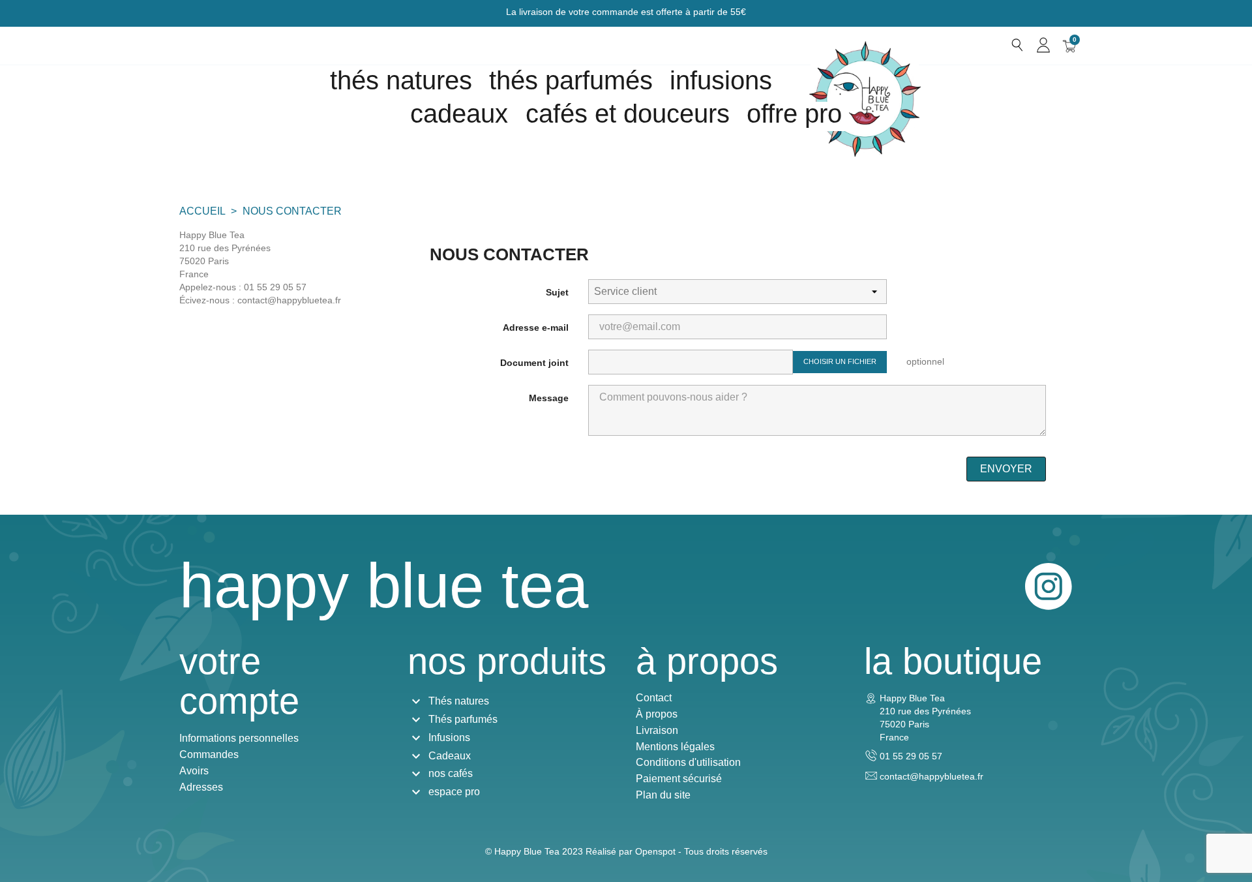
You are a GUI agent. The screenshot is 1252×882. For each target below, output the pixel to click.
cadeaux (459, 113)
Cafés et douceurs (628, 113)
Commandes (209, 754)
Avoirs (194, 770)
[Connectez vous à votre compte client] (1043, 45)
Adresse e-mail (536, 327)
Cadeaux (449, 755)
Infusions (721, 80)
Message (549, 398)
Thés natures (401, 80)
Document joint (534, 362)
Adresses (201, 787)
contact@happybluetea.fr (931, 776)
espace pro (454, 791)
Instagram (1048, 586)
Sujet (557, 292)
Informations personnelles (239, 738)
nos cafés (450, 773)
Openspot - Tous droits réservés (701, 851)
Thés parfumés (571, 80)
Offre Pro (794, 113)
